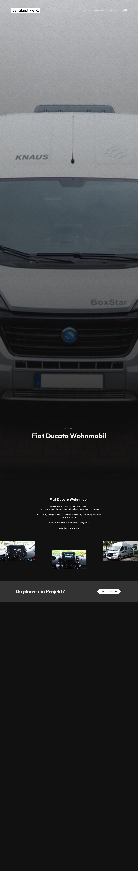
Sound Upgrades (100, 10)
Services (87, 10)
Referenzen (115, 10)
